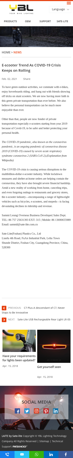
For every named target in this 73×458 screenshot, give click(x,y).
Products (10, 21)
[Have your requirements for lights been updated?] (19, 341)
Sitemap (44, 441)
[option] (36, 36)
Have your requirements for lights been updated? (19, 358)
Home (6, 52)
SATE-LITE (62, 21)
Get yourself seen (49, 367)
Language (58, 9)
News (17, 52)
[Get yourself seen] (54, 346)
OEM (28, 21)
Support (45, 21)
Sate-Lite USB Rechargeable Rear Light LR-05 (43, 319)
